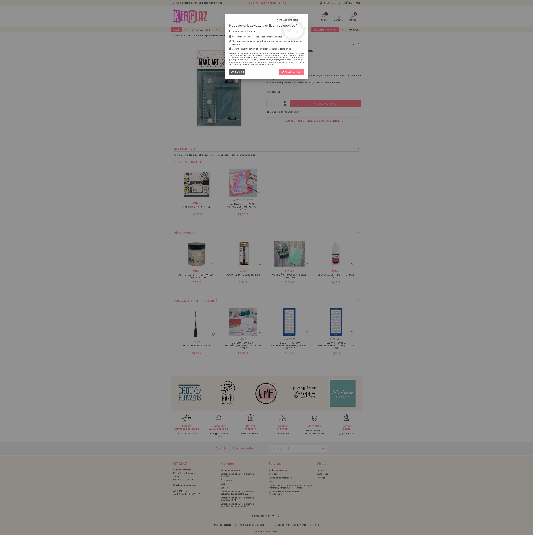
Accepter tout (293, 72)
